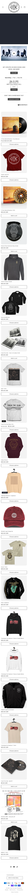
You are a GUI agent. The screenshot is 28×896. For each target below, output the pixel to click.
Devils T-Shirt (4, 567)
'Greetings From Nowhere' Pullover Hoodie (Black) (12, 638)
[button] (2, 7)
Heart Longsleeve (5, 602)
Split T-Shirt (4, 388)
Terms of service (14, 892)
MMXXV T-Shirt (4, 852)
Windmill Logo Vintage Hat (7, 531)
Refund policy (13, 889)
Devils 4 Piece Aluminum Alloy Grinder (9, 245)
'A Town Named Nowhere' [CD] (8, 210)
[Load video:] (14, 53)
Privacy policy (20, 889)
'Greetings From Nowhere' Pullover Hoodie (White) (12, 674)
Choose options (14, 144)
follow (14, 72)
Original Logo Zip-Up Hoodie (7, 709)
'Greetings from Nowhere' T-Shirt (8, 745)
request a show (14, 99)
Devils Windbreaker (5, 317)
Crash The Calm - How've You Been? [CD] (10, 352)
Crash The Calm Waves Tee (7, 424)
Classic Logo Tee (5, 174)
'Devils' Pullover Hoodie (6, 281)
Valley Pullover (4, 460)
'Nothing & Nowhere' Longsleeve (8, 495)
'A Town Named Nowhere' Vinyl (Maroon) (10, 138)
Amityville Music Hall (14, 84)
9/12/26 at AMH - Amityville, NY (8, 816)
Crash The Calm (13, 888)
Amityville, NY (14, 82)
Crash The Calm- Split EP (6, 781)
